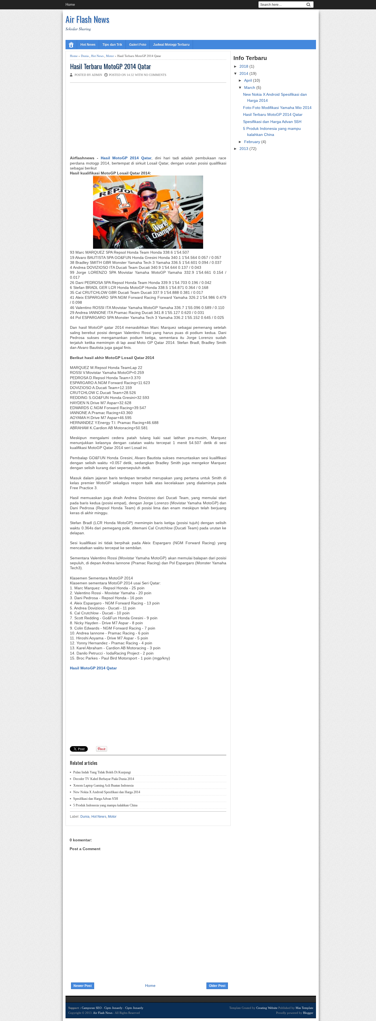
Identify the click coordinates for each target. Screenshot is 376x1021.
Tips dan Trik (112, 44)
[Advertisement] (111, 120)
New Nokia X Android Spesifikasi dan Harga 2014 (106, 792)
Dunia (85, 56)
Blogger (308, 1012)
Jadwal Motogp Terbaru (171, 44)
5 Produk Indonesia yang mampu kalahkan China (105, 805)
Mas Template (304, 1007)
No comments (155, 74)
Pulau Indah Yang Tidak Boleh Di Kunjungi (102, 772)
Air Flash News (87, 19)
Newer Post (82, 986)
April (248, 80)
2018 (244, 66)
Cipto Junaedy (113, 1007)
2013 (244, 148)
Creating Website (266, 1007)
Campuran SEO (92, 1007)
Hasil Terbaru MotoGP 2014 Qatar (110, 66)
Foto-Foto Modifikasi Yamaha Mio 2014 (277, 107)
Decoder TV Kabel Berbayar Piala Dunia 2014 (103, 779)
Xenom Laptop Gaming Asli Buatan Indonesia (103, 785)
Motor (110, 56)
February (252, 141)
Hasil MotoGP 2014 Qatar (126, 158)
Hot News (88, 44)
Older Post (217, 986)
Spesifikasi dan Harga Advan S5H (95, 799)
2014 (244, 73)
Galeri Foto (137, 44)
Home (70, 4)
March (250, 87)
